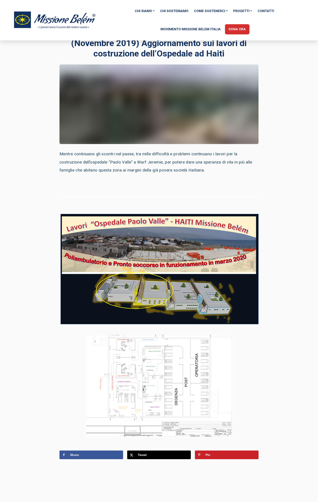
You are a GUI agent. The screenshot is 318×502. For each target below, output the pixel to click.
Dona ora (237, 29)
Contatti (266, 11)
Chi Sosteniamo (174, 11)
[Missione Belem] (55, 20)
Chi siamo (143, 11)
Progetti (241, 11)
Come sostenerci (209, 11)
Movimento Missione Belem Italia (191, 29)
